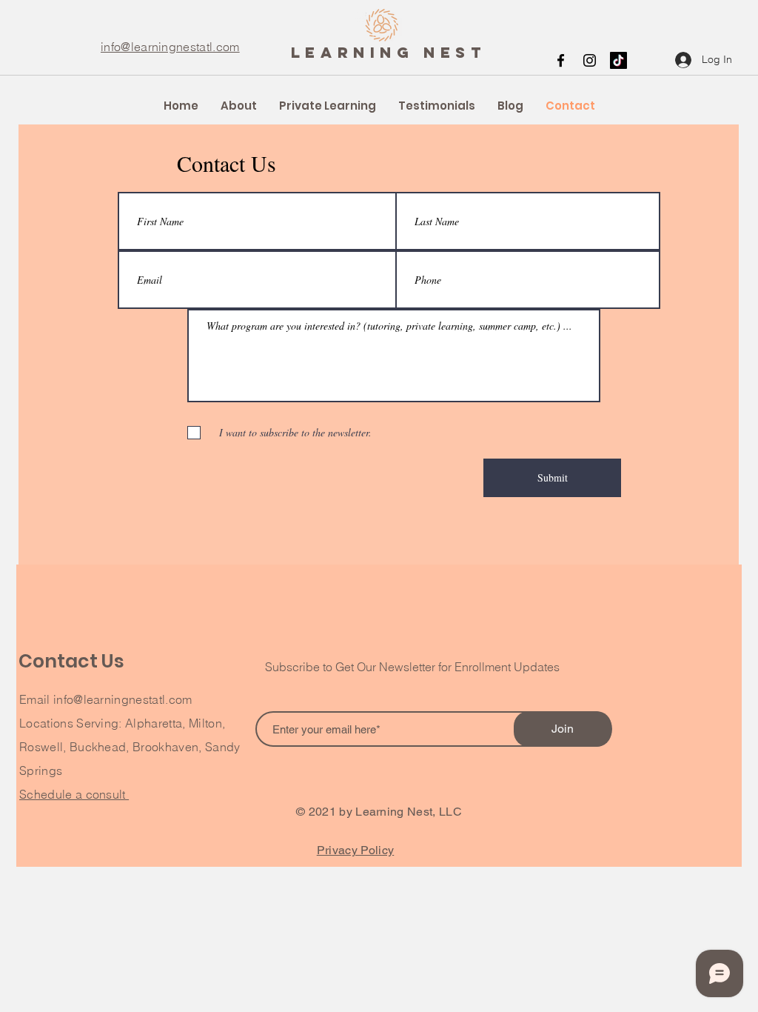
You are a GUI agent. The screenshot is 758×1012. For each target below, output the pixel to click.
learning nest (388, 52)
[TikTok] (618, 60)
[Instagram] (589, 60)
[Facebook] (560, 60)
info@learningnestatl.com (170, 46)
